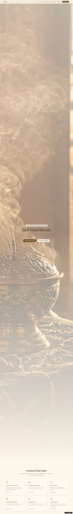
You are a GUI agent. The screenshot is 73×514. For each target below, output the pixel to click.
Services (42, 1)
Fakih (5, 2)
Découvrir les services (43, 240)
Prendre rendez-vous (29, 240)
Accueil (37, 1)
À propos (47, 1)
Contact (58, 1)
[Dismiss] (71, 512)
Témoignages (53, 1)
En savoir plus (8, 492)
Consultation (65, 1)
